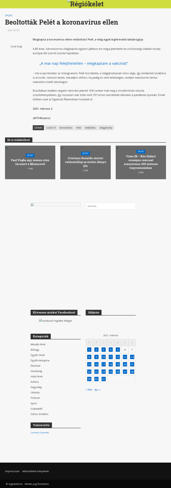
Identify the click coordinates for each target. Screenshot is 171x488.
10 (103, 357)
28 (132, 371)
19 (117, 364)
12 (117, 357)
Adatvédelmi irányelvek (35, 471)
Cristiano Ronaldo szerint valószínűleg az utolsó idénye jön (85, 162)
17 (103, 364)
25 (110, 371)
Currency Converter (40, 432)
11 (110, 357)
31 (103, 379)
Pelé (78, 127)
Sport (9, 15)
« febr (89, 389)
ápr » (97, 389)
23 (96, 371)
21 (132, 364)
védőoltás (90, 127)
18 (110, 364)
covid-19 (51, 127)
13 (125, 357)
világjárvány (106, 127)
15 (89, 364)
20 (125, 364)
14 (132, 357)
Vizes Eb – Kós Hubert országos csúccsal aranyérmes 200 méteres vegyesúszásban (141, 162)
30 (96, 379)
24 (103, 371)
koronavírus (66, 127)
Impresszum (12, 471)
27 (125, 371)
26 (117, 371)
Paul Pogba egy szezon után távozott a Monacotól (30, 162)
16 (96, 364)
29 (89, 379)
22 (89, 371)
